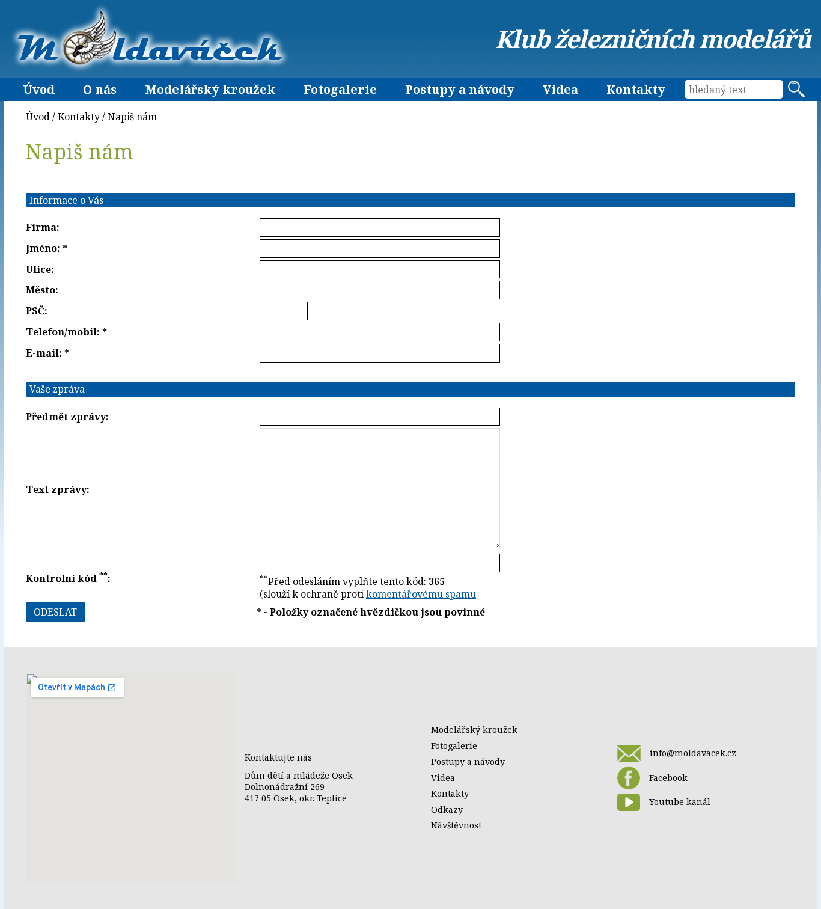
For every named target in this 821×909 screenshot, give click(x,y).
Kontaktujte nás (278, 757)
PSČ (35, 310)
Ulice (38, 269)
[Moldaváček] (150, 38)
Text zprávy (56, 489)
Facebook (668, 777)
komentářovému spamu (421, 594)
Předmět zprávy (66, 416)
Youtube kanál (679, 801)
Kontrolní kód (67, 578)
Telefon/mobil (61, 331)
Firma (41, 227)
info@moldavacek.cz (693, 753)
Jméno (41, 248)
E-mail (42, 353)
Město (40, 289)
